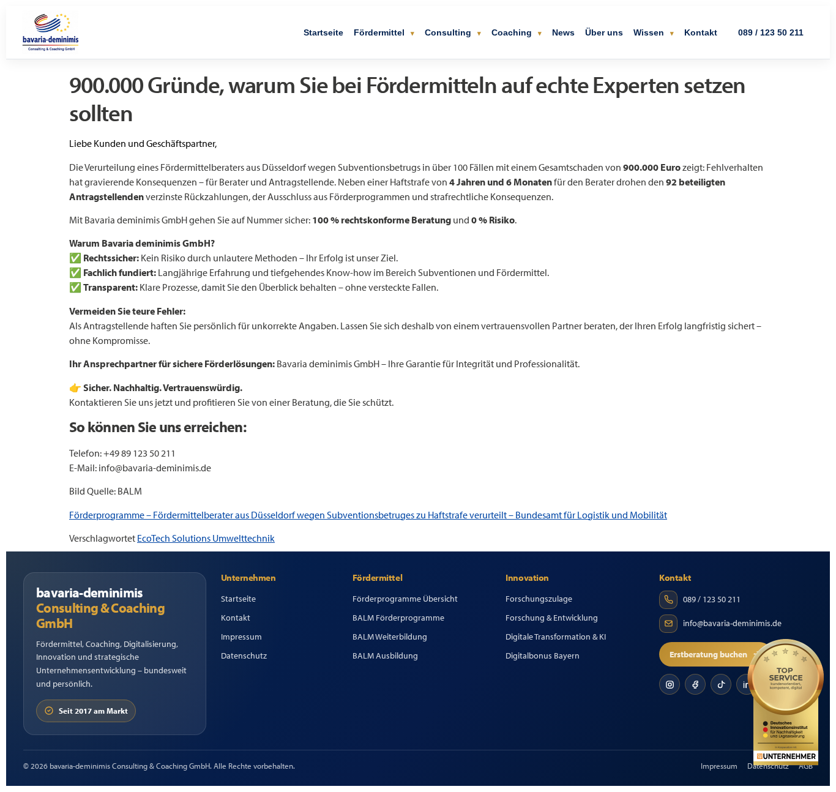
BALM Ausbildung (385, 655)
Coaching (512, 32)
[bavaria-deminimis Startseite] (50, 32)
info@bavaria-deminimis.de (732, 623)
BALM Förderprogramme (398, 617)
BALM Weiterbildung (390, 636)
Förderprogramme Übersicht (405, 598)
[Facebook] (695, 684)
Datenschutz (244, 655)
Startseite (323, 32)
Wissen (649, 32)
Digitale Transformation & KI (556, 636)
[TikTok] (721, 684)
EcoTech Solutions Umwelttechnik (206, 538)
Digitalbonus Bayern (543, 655)
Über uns (604, 32)
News (563, 32)
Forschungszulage (539, 598)
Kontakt (700, 32)
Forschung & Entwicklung (552, 617)
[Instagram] (669, 684)
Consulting (449, 32)
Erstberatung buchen (708, 654)
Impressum (241, 636)
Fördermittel (380, 32)
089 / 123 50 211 (771, 32)
